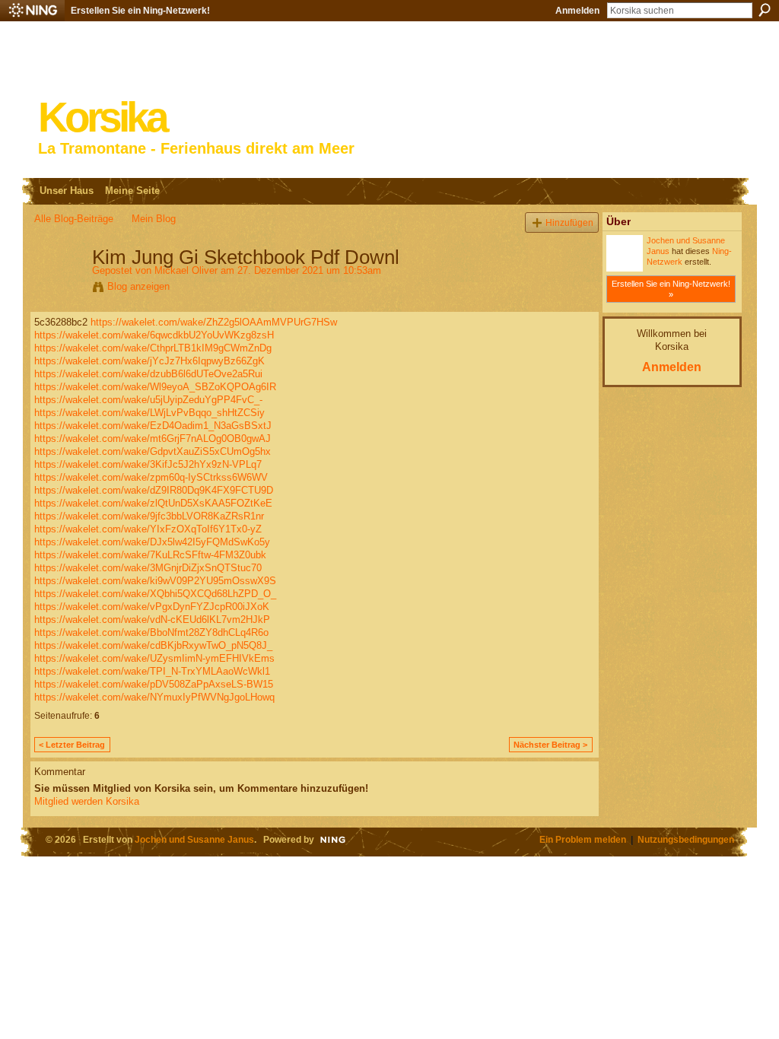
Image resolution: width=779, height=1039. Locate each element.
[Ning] (32, 10)
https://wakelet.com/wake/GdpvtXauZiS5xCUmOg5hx (152, 451)
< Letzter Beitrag (72, 744)
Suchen (764, 10)
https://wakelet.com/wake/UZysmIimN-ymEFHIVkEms (154, 658)
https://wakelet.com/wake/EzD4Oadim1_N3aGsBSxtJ (153, 425)
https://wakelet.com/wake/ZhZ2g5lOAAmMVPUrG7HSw (214, 322)
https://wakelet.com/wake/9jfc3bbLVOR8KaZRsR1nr (149, 516)
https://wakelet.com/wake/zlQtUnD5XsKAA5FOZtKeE (153, 503)
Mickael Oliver (186, 270)
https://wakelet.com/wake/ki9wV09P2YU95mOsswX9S (155, 580)
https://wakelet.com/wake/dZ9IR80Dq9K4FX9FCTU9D (153, 490)
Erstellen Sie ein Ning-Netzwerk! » (671, 289)
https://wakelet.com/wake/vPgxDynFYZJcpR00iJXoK (151, 606)
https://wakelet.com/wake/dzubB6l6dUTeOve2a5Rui (148, 374)
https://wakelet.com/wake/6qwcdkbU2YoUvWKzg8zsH (154, 335)
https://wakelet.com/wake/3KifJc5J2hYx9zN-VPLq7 (148, 464)
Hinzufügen (569, 222)
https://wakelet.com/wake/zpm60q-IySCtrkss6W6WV (151, 477)
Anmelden (577, 10)
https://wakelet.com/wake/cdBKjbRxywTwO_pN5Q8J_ (153, 645)
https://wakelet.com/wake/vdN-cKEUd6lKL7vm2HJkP (152, 619)
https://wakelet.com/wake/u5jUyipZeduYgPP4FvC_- (148, 399)
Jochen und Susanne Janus (194, 839)
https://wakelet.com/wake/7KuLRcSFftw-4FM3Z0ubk (150, 555)
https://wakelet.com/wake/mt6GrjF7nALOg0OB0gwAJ (152, 438)
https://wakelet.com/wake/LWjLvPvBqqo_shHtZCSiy (149, 412)
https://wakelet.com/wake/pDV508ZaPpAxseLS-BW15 (153, 684)
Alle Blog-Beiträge (73, 218)
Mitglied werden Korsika (86, 801)
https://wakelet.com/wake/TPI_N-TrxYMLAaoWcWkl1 (152, 671)
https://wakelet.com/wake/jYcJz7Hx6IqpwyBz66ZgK (149, 361)
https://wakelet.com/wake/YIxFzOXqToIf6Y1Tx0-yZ (148, 529)
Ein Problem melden (582, 839)
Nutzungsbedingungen (686, 839)
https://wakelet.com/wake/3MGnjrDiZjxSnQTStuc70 (148, 568)
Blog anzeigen (138, 286)
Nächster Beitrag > (550, 744)
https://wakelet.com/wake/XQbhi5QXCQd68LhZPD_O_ (155, 593)
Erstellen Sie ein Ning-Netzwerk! (140, 10)
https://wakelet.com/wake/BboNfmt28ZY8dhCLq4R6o (151, 632)
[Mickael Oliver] (58, 289)
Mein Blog (154, 218)
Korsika (102, 117)
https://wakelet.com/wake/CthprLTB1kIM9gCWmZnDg (153, 348)
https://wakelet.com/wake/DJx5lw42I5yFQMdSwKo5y (152, 542)
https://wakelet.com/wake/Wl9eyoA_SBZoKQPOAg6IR (155, 386)
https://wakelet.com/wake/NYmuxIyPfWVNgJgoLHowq (154, 697)
